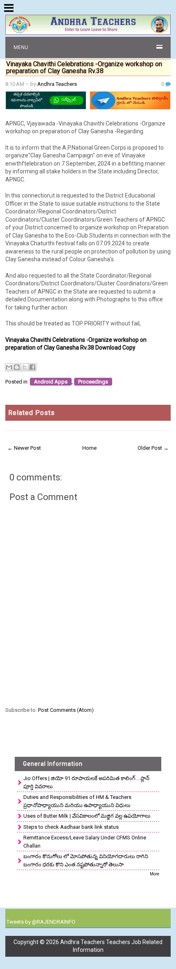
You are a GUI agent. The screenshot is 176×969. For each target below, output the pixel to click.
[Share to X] (24, 367)
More (154, 874)
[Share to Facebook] (32, 367)
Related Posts (31, 413)
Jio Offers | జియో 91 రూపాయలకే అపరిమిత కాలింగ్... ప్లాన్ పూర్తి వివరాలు (86, 782)
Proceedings (93, 382)
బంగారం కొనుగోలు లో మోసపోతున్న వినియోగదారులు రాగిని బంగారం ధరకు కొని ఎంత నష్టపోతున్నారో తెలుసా (85, 860)
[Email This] (9, 367)
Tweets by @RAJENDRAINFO (41, 922)
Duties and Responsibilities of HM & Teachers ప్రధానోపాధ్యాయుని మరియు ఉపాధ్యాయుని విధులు (77, 801)
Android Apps (51, 382)
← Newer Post (24, 448)
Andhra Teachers (57, 84)
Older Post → (153, 448)
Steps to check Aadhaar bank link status (71, 827)
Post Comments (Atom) (66, 710)
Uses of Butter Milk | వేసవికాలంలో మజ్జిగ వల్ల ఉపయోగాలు (87, 816)
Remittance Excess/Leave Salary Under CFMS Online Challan (84, 841)
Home (89, 448)
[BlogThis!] (17, 367)
